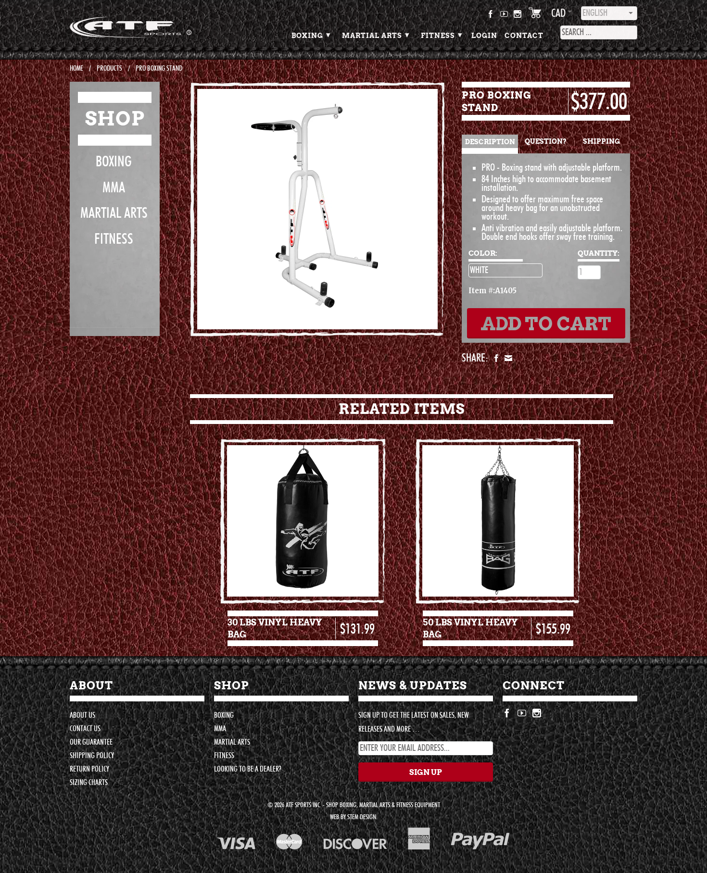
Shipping (601, 141)
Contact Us (85, 729)
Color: (482, 253)
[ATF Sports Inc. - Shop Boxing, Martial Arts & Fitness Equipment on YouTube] (504, 16)
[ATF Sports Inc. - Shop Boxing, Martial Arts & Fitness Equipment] (137, 27)
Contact (524, 35)
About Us (82, 715)
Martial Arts (376, 34)
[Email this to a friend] (507, 358)
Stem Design (361, 817)
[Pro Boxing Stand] (317, 209)
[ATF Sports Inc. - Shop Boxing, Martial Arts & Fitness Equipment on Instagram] (518, 16)
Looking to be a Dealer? (247, 769)
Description (490, 141)
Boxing (311, 34)
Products (109, 68)
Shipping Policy (92, 756)
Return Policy (89, 769)
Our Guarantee (91, 742)
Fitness (442, 34)
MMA (113, 188)
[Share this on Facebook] (495, 358)
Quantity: (598, 253)
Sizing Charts (89, 782)
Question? (546, 141)
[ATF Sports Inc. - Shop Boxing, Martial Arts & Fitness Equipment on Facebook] (491, 16)
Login (484, 35)
